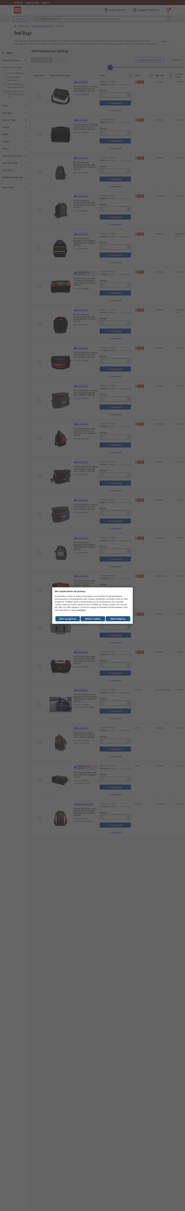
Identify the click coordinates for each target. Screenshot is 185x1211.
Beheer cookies (93, 618)
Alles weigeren (117, 618)
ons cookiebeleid (78, 610)
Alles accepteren (67, 618)
